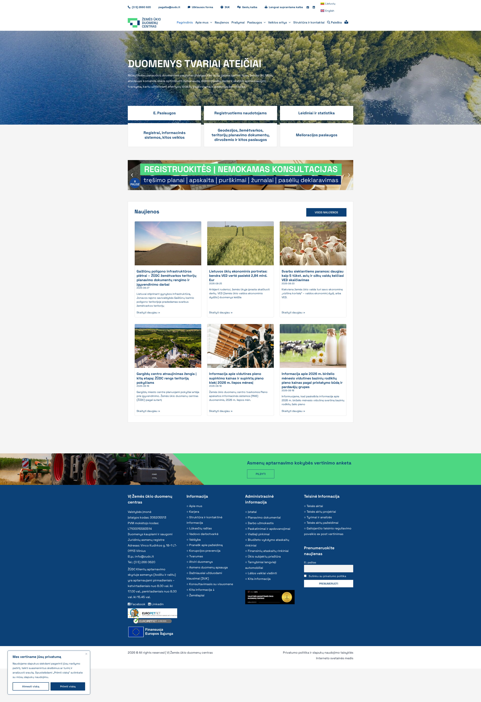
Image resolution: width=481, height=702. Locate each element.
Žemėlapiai (196, 595)
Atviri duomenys (201, 562)
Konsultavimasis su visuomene (211, 584)
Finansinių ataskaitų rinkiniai (268, 551)
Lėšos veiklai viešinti (262, 573)
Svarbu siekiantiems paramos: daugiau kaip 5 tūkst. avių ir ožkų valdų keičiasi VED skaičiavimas (313, 275)
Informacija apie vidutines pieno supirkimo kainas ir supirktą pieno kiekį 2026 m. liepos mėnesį (236, 378)
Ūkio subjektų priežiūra (264, 556)
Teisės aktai (315, 506)
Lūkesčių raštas (200, 528)
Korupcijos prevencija (204, 551)
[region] (49, 672)
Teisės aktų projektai (321, 512)
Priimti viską (68, 686)
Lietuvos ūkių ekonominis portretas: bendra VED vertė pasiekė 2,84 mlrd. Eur (238, 275)
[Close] (86, 654)
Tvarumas (196, 556)
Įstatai (252, 512)
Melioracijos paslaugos (316, 134)
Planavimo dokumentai (264, 517)
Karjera (194, 512)
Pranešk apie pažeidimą (206, 545)
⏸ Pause (135, 182)
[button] (210, 22)
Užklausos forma (204, 7)
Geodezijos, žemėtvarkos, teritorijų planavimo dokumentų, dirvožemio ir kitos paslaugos (241, 135)
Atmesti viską (30, 686)
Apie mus (195, 506)
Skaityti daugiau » (148, 312)
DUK (229, 7)
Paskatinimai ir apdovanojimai (269, 529)
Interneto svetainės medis (334, 658)
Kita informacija (259, 579)
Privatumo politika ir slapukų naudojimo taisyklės (318, 653)
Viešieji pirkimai (259, 534)
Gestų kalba (251, 7)
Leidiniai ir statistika (316, 113)
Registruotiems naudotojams (240, 113)
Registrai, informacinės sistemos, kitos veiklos (164, 135)
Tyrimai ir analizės (319, 517)
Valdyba (195, 540)
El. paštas (310, 562)
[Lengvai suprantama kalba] (346, 22)
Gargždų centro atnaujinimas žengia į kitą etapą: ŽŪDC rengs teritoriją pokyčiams (167, 378)
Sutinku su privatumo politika (327, 576)
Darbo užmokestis (261, 523)
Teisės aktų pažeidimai (322, 523)
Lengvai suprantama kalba (286, 7)
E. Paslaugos (164, 113)
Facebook (137, 604)
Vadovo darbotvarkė (203, 534)
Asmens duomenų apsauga (208, 567)
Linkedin (157, 604)
